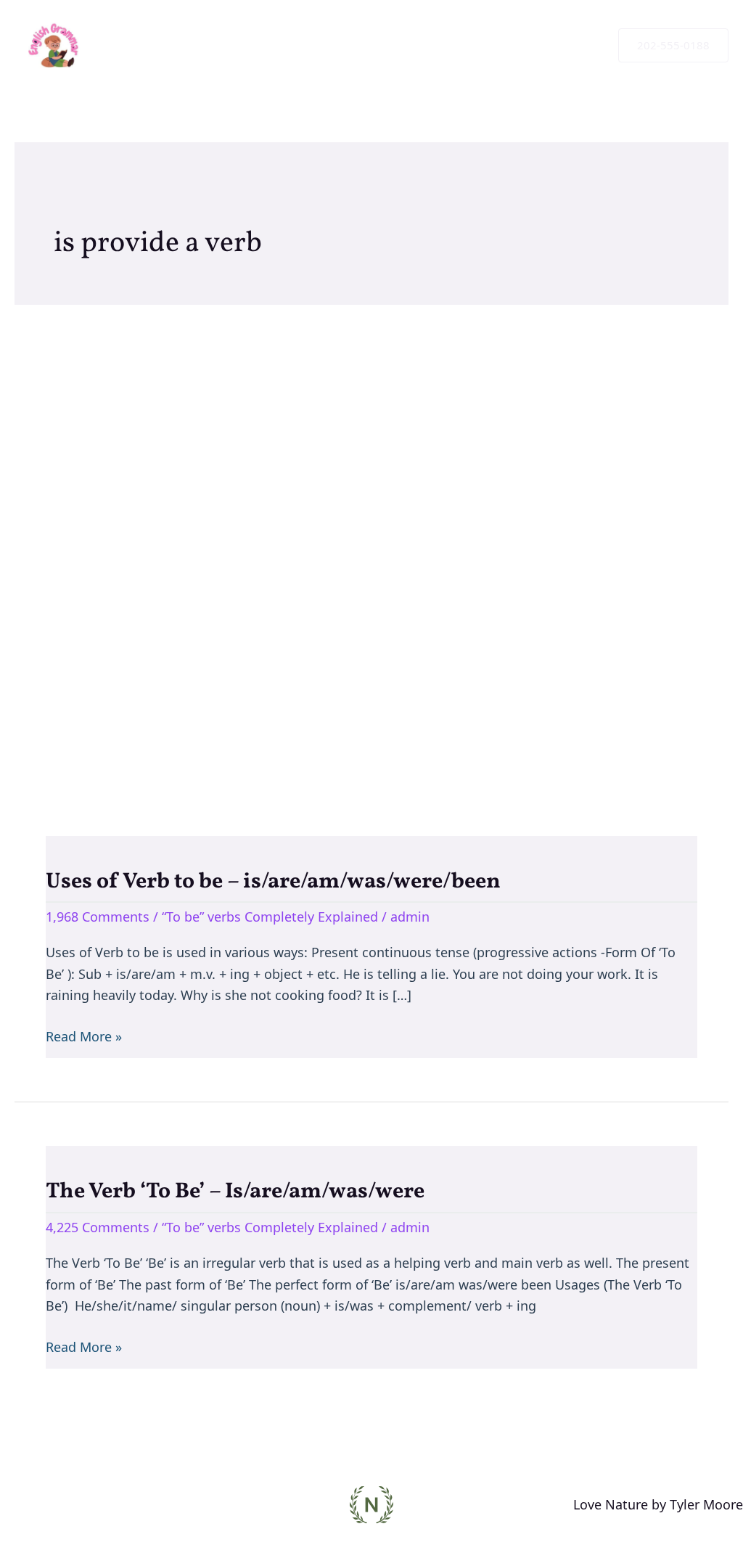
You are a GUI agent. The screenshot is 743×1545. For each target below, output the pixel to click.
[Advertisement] (371, 548)
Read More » (84, 1035)
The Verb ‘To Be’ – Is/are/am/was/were (235, 1191)
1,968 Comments (97, 916)
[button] (673, 45)
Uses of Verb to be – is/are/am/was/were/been (273, 881)
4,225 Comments (97, 1227)
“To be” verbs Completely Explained (270, 916)
